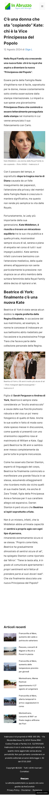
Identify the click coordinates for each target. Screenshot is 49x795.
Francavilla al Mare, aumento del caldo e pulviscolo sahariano (28, 637)
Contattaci (24, 771)
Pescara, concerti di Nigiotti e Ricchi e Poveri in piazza (28, 650)
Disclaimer (26, 790)
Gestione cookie (42, 793)
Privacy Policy (13, 790)
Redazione (37, 790)
